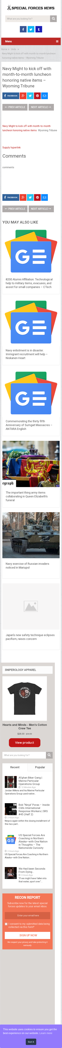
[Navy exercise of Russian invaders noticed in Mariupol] (30, 536)
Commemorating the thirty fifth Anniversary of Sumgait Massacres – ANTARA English (29, 425)
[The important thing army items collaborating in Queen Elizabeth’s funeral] (30, 464)
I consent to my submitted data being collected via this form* (29, 925)
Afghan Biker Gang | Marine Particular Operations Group (30, 781)
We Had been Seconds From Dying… (32, 870)
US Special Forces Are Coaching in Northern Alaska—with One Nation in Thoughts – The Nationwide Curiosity (33, 841)
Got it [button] (31, 1042)
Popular (40, 767)
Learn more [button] (45, 1033)
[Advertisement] (32, 181)
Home (4, 49)
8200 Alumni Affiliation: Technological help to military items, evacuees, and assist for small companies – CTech (29, 283)
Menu (8, 41)
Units (13, 49)
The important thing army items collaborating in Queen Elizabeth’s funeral (27, 496)
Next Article (39, 107)
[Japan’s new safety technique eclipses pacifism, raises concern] (30, 607)
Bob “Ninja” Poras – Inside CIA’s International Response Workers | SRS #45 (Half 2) (34, 809)
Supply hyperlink (11, 147)
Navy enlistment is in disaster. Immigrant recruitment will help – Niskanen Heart (27, 354)
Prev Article (16, 107)
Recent (15, 767)
